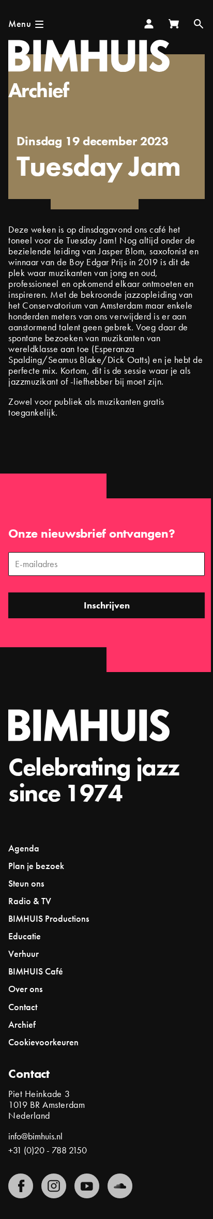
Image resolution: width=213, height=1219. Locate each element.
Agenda (23, 848)
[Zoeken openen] (198, 24)
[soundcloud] (120, 1186)
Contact (22, 1007)
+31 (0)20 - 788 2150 (47, 1150)
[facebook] (20, 1186)
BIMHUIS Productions (48, 918)
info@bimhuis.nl (35, 1136)
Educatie (24, 936)
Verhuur (23, 953)
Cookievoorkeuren (43, 1042)
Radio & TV (29, 901)
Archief (38, 90)
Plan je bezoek (36, 866)
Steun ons (26, 883)
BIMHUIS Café (35, 971)
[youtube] (86, 1186)
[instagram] (53, 1186)
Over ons (25, 989)
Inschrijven (107, 605)
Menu (19, 23)
